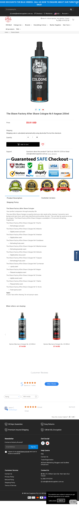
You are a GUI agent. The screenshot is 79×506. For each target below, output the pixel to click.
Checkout (39, 13)
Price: (8, 123)
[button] (73, 334)
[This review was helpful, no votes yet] (69, 417)
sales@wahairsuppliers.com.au (22, 13)
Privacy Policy (9, 477)
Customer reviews (48, 198)
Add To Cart (25, 144)
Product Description (14, 198)
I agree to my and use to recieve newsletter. (22, 452)
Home (6, 32)
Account (65, 13)
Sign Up (33, 447)
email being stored (23, 451)
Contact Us (44, 457)
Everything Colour (40, 25)
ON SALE (9, 25)
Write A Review (51, 384)
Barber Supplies (55, 25)
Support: (9, 151)
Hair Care (66, 25)
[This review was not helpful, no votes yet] (73, 417)
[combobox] (12, 396)
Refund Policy (9, 479)
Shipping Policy (13, 202)
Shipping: (9, 130)
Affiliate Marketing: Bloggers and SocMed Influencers (55, 463)
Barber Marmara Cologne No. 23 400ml (57, 344)
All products (10, 29)
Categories (18, 25)
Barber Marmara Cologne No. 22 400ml (22, 344)
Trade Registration (47, 459)
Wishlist (49, 13)
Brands (27, 25)
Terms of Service (10, 485)
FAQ (17, 29)
